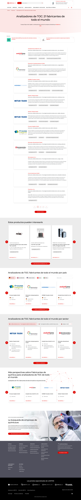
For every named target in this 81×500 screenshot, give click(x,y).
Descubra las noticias (12, 445)
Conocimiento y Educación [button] (39, 7)
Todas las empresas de (39, 309)
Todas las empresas (40, 363)
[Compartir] (68, 7)
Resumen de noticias (12, 450)
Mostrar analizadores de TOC (40, 263)
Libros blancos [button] (28, 7)
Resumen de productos (34, 453)
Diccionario (10, 467)
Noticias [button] (9, 7)
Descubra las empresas (23, 445)
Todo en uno (21, 471)
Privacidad (27, 493)
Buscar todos (40, 211)
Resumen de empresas (23, 452)
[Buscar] (42, 3)
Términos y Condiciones (18, 493)
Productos (21, 467)
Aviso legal (10, 493)
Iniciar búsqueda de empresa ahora (19, 433)
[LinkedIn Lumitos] (72, 493)
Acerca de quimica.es (31, 490)
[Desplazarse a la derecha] (71, 324)
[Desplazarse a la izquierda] (69, 324)
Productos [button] (20, 7)
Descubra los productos (34, 445)
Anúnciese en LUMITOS (12, 490)
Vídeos (9, 469)
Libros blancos (22, 469)
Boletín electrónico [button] (51, 7)
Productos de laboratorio (35, 447)
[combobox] (64, 278)
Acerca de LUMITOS (22, 490)
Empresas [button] (15, 7)
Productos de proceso (34, 449)
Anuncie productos (33, 451)
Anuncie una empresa (23, 450)
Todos (19, 3)
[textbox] (64, 277)
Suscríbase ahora (63, 452)
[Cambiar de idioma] (71, 7)
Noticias (20, 466)
